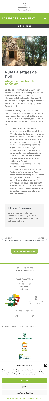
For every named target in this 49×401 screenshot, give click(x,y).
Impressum (39, 398)
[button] (45, 365)
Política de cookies (12, 398)
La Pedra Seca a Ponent (18, 18)
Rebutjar (24, 387)
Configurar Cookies (24, 393)
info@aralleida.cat (24, 286)
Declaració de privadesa (27, 398)
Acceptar (24, 380)
